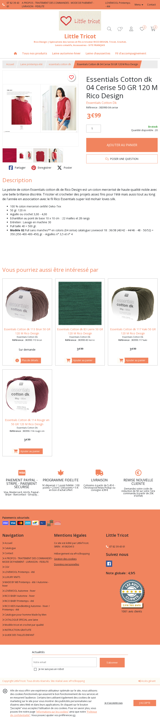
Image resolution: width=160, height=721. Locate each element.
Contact (151, 4)
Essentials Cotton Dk (101, 103)
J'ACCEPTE (144, 703)
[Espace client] (131, 29)
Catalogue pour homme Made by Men (25, 614)
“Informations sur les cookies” (52, 711)
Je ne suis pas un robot (51, 669)
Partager (20, 167)
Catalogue (10, 548)
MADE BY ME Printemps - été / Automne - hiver (25, 584)
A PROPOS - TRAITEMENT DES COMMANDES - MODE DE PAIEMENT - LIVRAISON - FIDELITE (27, 560)
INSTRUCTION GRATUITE (17, 630)
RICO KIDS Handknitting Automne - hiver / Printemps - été (26, 607)
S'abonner (112, 662)
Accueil (10, 64)
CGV (6, 567)
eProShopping (77, 681)
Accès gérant (148, 681)
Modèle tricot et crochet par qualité (24, 624)
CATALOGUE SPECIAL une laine (21, 619)
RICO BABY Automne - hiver (19, 596)
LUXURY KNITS (12, 577)
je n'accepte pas (114, 703)
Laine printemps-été (31, 64)
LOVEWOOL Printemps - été (19, 572)
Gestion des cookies (65, 559)
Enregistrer (44, 167)
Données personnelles (66, 564)
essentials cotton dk (60, 64)
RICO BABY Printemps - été (19, 601)
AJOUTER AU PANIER (122, 145)
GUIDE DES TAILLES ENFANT (19, 635)
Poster (67, 167)
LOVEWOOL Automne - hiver (20, 590)
